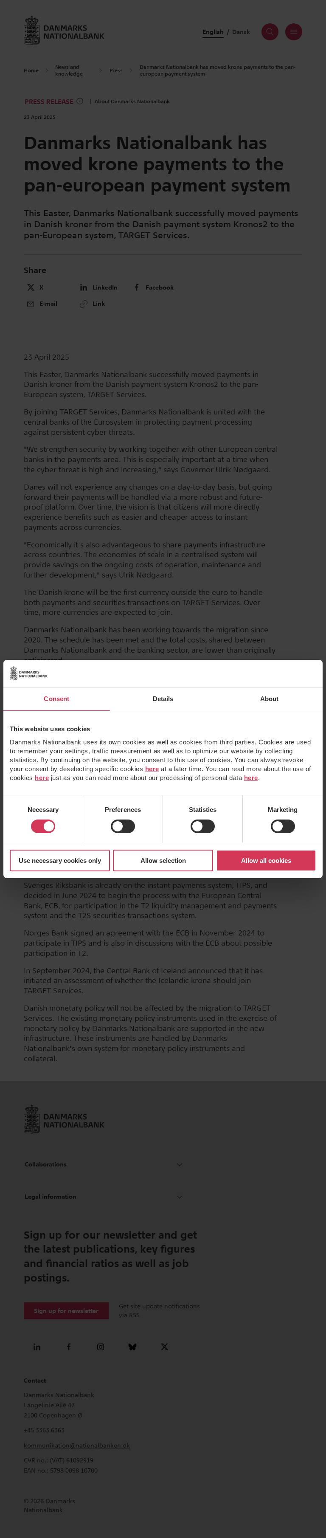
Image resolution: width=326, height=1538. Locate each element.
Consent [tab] (56, 698)
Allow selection (163, 860)
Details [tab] (163, 698)
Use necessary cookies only (60, 860)
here (152, 768)
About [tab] (269, 698)
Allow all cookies (266, 860)
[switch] (123, 826)
